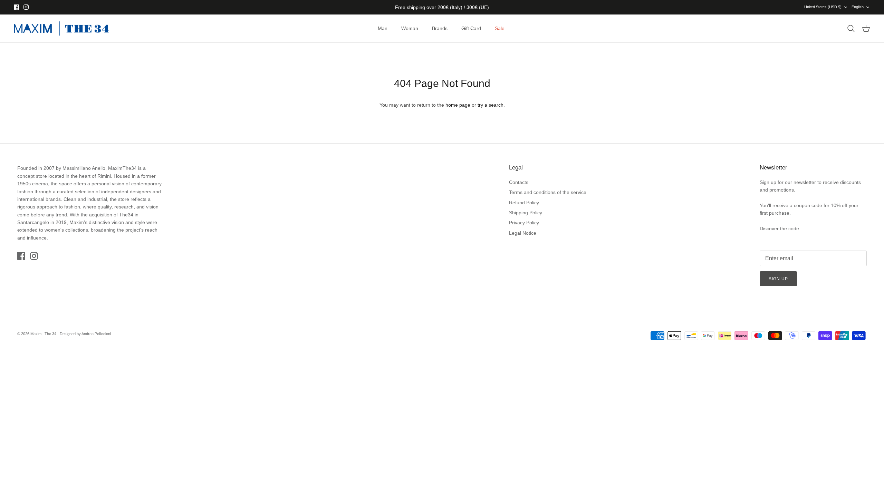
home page (457, 105)
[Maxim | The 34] (61, 28)
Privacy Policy (524, 222)
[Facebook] (16, 7)
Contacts (518, 182)
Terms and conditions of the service (547, 192)
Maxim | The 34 (43, 334)
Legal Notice (522, 233)
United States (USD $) (823, 7)
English (858, 7)
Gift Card (471, 28)
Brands (440, 28)
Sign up (778, 278)
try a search (490, 105)
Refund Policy (524, 202)
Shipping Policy (525, 212)
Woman (409, 28)
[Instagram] (26, 7)
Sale (500, 28)
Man (382, 28)
